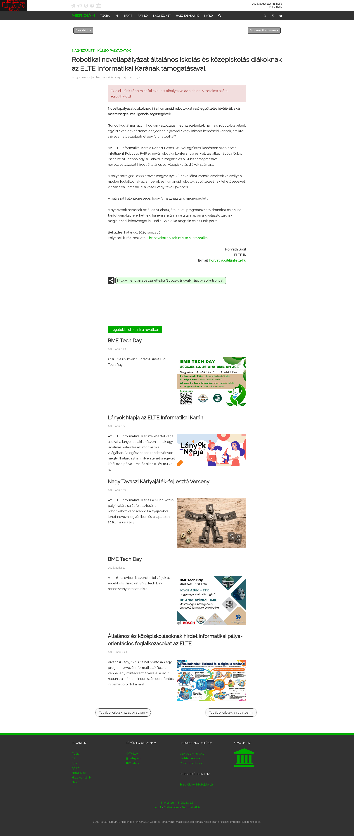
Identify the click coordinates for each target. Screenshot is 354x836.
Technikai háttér (191, 807)
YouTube (134, 763)
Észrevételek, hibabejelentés (197, 784)
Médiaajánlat (185, 802)
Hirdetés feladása (190, 758)
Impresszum (168, 802)
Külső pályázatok (114, 51)
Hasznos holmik (187, 15)
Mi (117, 15)
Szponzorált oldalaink (263, 30)
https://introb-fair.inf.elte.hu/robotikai (178, 238)
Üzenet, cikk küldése (192, 753)
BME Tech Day (125, 340)
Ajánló (143, 15)
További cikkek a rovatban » (231, 712)
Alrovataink (82, 30)
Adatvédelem (172, 807)
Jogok (158, 807)
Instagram (134, 758)
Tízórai (105, 15)
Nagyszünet (162, 15)
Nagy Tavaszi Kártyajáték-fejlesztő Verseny (158, 481)
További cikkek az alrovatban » (123, 712)
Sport (128, 15)
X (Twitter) (132, 753)
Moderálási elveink (191, 763)
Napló (208, 15)
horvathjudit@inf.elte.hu (227, 260)
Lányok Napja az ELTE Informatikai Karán (155, 417)
